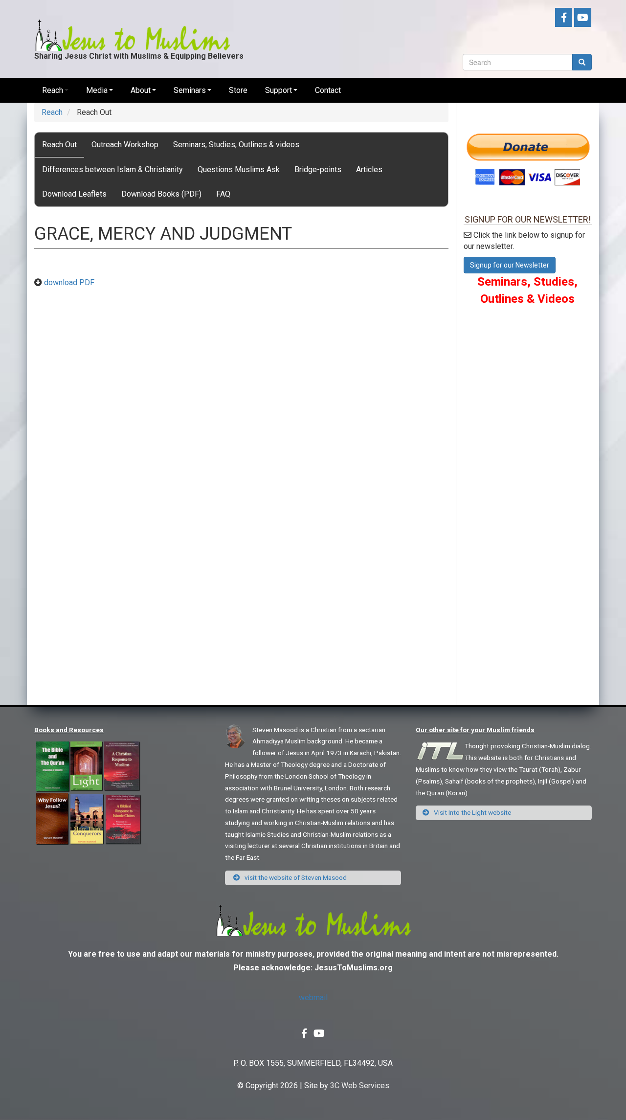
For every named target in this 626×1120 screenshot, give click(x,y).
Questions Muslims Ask (239, 169)
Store (238, 90)
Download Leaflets (74, 194)
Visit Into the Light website (471, 812)
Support (278, 90)
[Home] (132, 27)
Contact (328, 90)
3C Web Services (359, 1085)
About (141, 90)
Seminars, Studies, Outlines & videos (236, 144)
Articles (369, 169)
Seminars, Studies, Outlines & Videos (527, 290)
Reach (52, 90)
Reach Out (59, 144)
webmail (313, 997)
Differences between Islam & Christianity (112, 169)
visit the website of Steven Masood (295, 877)
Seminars (190, 90)
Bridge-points (317, 169)
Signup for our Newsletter (509, 265)
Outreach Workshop (124, 144)
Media (97, 90)
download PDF (69, 282)
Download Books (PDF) (161, 194)
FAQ (223, 194)
